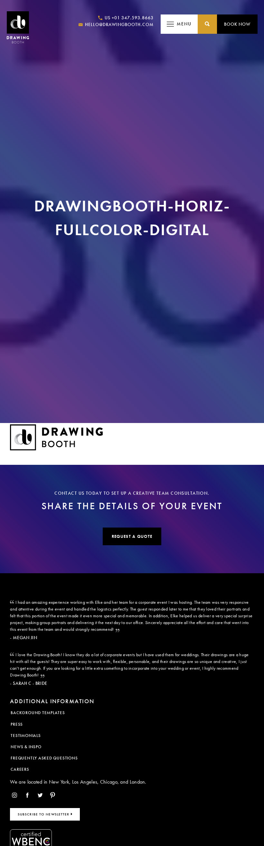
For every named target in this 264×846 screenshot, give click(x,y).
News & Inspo (26, 746)
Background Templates (38, 712)
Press (17, 724)
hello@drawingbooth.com (119, 24)
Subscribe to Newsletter (44, 814)
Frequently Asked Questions (44, 758)
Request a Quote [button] (132, 536)
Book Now (237, 24)
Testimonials (26, 735)
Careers (20, 769)
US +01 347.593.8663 (128, 18)
